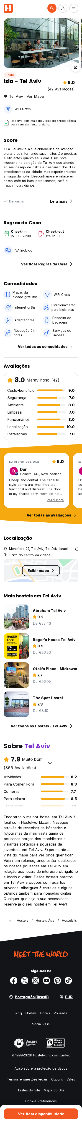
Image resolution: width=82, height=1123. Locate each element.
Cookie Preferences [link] (41, 1101)
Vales (71, 1079)
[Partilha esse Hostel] (75, 67)
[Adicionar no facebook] (13, 980)
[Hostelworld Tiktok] (68, 980)
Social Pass (41, 1024)
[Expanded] (10, 920)
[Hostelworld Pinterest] (57, 980)
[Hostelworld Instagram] (35, 980)
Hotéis (45, 1013)
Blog (18, 1013)
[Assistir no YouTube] (46, 980)
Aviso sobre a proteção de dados (41, 1068)
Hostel (10, 75)
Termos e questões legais (27, 1079)
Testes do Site (29, 1090)
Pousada (60, 1013)
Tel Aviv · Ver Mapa (26, 96)
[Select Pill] (51, 8)
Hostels (31, 1013)
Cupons (57, 1079)
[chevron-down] (49, 763)
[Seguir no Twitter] (24, 980)
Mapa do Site (54, 1090)
